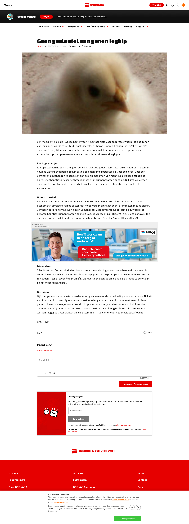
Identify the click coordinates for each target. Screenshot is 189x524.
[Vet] (41, 373)
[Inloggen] (177, 5)
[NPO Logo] (183, 5)
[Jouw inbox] (172, 5)
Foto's (116, 26)
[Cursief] (46, 373)
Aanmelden (79, 419)
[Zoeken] (167, 5)
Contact (140, 26)
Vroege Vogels (26, 16)
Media (57, 26)
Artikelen (73, 26)
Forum (128, 26)
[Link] (54, 373)
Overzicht (43, 26)
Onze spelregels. (45, 350)
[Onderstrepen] (50, 373)
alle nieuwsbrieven (124, 425)
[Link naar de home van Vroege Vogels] (10, 17)
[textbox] (94, 363)
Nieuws (40, 46)
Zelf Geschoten (96, 26)
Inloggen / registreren (136, 383)
